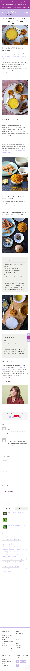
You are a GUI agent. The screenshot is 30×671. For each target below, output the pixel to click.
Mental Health (20, 561)
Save (17, 416)
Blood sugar (15, 544)
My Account (5, 659)
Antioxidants (11, 54)
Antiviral (13, 541)
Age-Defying (10, 536)
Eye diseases (17, 551)
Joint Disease (13, 56)
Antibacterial (17, 539)
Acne (4, 536)
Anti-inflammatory (7, 539)
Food (17, 53)
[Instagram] (21, 661)
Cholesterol (17, 546)
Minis (17, 643)
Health (19, 53)
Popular (8, 509)
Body (17, 639)
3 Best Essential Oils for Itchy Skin (16, 519)
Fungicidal (5, 554)
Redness (5, 566)
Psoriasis (15, 564)
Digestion (12, 549)
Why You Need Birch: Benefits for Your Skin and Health (16, 526)
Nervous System (7, 564)
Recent (21, 509)
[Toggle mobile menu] (27, 13)
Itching (4, 561)
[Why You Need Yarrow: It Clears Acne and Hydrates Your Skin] (5, 512)
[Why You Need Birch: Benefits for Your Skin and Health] (5, 526)
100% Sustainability (7, 648)
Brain (21, 544)
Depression (5, 549)
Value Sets (18, 647)
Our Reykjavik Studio (7, 646)
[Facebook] (17, 661)
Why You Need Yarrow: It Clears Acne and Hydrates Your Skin (16, 513)
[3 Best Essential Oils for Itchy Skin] (5, 519)
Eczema (5, 551)
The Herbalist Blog (7, 650)
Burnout (5, 546)
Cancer (15, 54)
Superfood (19, 568)
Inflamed (16, 559)
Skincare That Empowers (5, 638)
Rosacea (11, 566)
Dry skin (25, 549)
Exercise (11, 551)
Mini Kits (18, 645)
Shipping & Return (7, 661)
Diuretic (19, 549)
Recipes (18, 56)
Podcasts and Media (7, 641)
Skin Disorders (23, 56)
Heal (17, 641)
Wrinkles (10, 571)
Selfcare (17, 566)
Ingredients (23, 559)
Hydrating (14, 556)
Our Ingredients (6, 643)
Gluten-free (24, 54)
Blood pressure (6, 544)
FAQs (3, 663)
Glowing (19, 54)
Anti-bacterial (23, 536)
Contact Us (5, 665)
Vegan (3, 58)
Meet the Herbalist (7, 635)
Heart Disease (6, 556)
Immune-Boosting (6, 56)
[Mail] (17, 665)
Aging (16, 536)
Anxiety (19, 541)
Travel (25, 568)
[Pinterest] (24, 661)
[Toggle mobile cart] (24, 13)
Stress (13, 568)
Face (17, 637)
